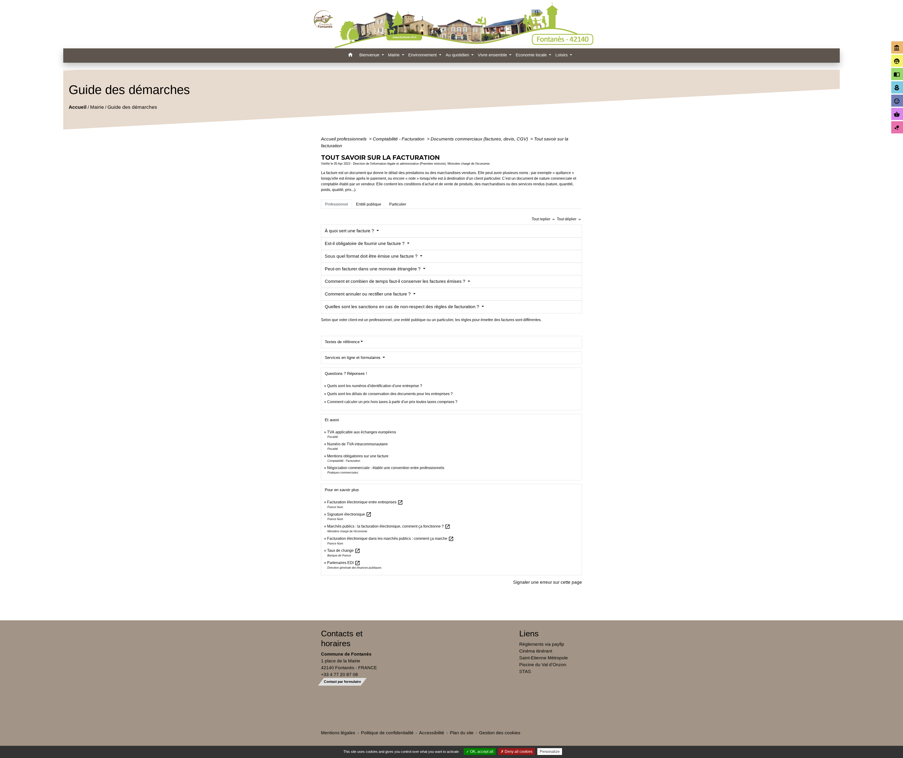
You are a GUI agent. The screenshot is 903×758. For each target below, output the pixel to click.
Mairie (97, 107)
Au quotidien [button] (458, 55)
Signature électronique (349, 514)
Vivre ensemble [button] (493, 55)
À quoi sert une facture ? (350, 230)
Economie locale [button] (532, 55)
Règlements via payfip (541, 644)
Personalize (550, 752)
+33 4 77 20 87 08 (339, 674)
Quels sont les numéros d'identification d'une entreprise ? (374, 386)
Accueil (77, 107)
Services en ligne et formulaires (353, 357)
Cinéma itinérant (535, 650)
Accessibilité (431, 732)
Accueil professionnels (344, 138)
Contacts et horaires (342, 638)
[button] (350, 55)
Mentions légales (338, 732)
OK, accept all (481, 752)
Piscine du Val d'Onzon (542, 664)
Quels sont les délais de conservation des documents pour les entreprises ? (390, 394)
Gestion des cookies (499, 732)
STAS (525, 671)
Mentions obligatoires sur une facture (357, 456)
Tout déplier (569, 219)
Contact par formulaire (342, 682)
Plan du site (462, 732)
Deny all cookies (518, 752)
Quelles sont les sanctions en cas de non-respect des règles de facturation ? (402, 306)
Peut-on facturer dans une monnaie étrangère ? (373, 268)
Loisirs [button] (562, 55)
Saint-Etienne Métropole (543, 657)
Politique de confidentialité (387, 732)
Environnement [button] (423, 55)
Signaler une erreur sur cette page (547, 582)
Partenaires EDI (343, 563)
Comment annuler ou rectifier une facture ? (368, 294)
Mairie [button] (394, 55)
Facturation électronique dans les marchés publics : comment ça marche (390, 538)
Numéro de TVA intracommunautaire (357, 444)
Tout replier (544, 219)
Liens (529, 633)
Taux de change (343, 550)
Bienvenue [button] (369, 55)
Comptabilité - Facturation (399, 138)
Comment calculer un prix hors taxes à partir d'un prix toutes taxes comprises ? (392, 402)
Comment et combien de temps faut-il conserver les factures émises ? (396, 281)
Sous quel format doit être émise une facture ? (372, 256)
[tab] (336, 204)
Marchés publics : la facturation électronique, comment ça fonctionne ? (388, 526)
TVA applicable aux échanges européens (361, 432)
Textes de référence (342, 342)
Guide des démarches (132, 107)
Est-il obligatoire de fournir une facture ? (365, 243)
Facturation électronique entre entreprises (365, 502)
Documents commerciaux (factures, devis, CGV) (480, 138)
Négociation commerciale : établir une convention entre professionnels (385, 468)
